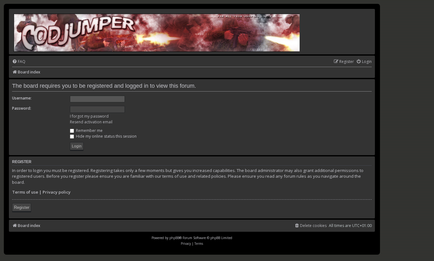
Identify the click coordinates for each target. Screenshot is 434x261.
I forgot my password (89, 116)
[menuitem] (18, 62)
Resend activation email (91, 122)
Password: (21, 108)
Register (21, 207)
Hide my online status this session (106, 136)
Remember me (89, 130)
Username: (21, 98)
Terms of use (25, 192)
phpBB (174, 238)
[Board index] (157, 31)
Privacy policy (57, 192)
